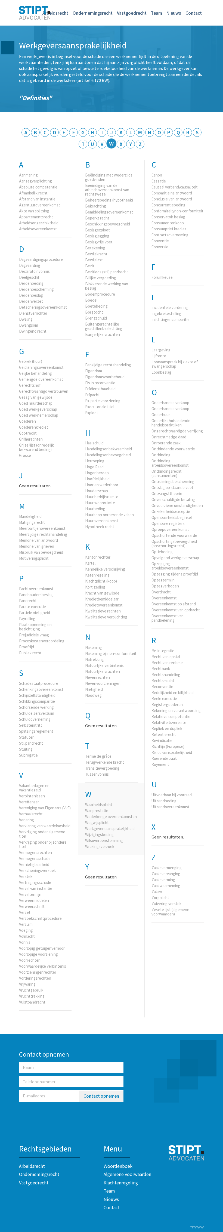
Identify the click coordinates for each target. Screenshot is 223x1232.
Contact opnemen (101, 1096)
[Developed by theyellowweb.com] (197, 1227)
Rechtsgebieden (45, 1148)
